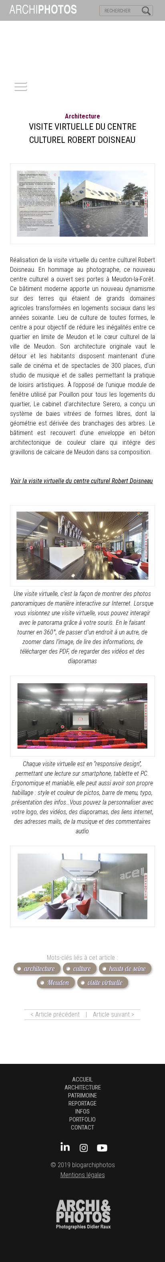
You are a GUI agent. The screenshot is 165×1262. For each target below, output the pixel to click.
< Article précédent (55, 1014)
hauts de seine (127, 968)
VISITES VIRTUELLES (28, 28)
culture (82, 968)
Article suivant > (113, 1014)
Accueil (82, 1079)
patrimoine (82, 1095)
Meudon (58, 982)
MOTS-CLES (75, 28)
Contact (82, 1127)
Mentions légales (82, 1175)
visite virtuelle (105, 982)
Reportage (82, 1103)
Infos (82, 1111)
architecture (82, 116)
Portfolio (82, 1119)
